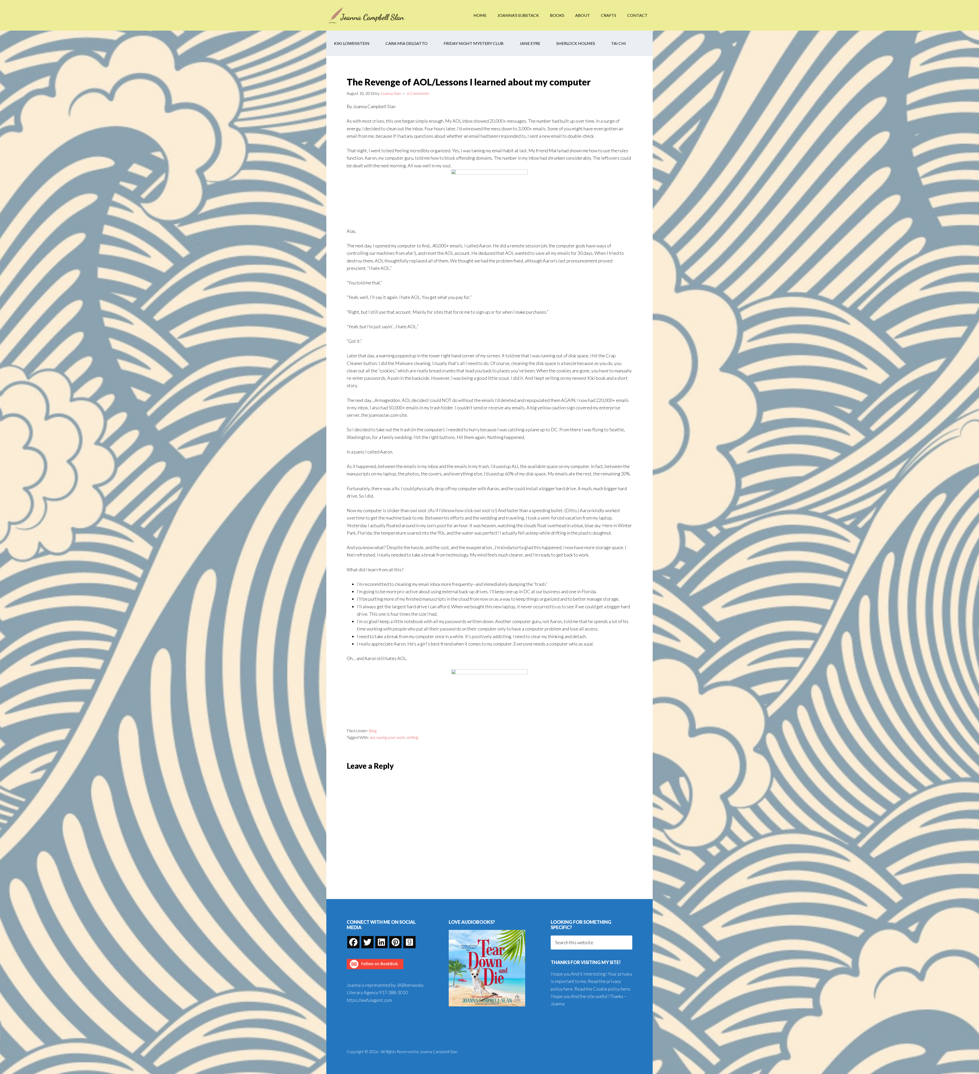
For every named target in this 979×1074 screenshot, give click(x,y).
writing (412, 737)
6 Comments (418, 93)
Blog (373, 730)
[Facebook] (353, 942)
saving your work (390, 737)
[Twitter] (367, 942)
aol (372, 737)
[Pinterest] (395, 942)
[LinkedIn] (381, 942)
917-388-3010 (393, 992)
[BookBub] (375, 970)
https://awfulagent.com (369, 1000)
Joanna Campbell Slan (367, 15)
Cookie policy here (611, 989)
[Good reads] (409, 942)
